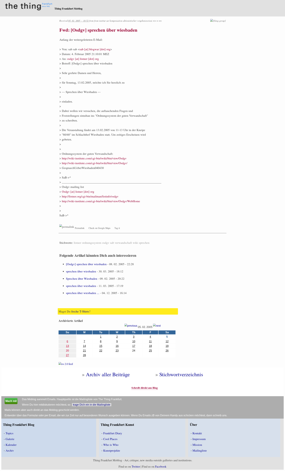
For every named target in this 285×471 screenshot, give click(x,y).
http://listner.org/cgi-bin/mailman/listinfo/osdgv (90, 196)
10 (133, 341)
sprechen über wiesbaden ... (82, 293)
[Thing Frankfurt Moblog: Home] (29, 7)
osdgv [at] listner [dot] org (83, 59)
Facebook (160, 466)
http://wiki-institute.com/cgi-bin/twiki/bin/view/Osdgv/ (94, 163)
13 (67, 346)
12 (167, 341)
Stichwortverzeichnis (181, 374)
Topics (9, 433)
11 (150, 341)
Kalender (11, 445)
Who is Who (110, 445)
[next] (157, 326)
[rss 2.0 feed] (66, 364)
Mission (197, 445)
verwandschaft (123, 243)
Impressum (199, 439)
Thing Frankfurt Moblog (68, 8)
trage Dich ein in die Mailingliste (91, 404)
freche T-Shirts (80, 311)
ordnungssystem (91, 243)
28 (84, 355)
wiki (135, 243)
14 (84, 346)
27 (67, 355)
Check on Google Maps (99, 228)
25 (150, 350)
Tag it (117, 228)
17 (133, 346)
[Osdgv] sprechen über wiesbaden (86, 264)
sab (112, 243)
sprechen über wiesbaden (81, 271)
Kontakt (197, 433)
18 (150, 346)
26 (167, 350)
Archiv (10, 450)
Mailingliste (199, 450)
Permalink (79, 228)
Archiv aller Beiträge (108, 374)
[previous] (131, 326)
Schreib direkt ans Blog (144, 388)
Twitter (136, 466)
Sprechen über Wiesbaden (81, 278)
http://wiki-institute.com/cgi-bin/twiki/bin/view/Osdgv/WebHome (101, 201)
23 (117, 350)
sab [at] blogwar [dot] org (94, 49)
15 (100, 346)
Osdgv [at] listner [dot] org (78, 191)
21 (84, 350)
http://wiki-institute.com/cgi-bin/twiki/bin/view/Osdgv (94, 158)
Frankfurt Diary (112, 433)
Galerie (10, 439)
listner (77, 243)
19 (167, 346)
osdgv (105, 243)
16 (117, 346)
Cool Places (110, 439)
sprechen (144, 243)
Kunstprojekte (111, 450)
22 (100, 350)
